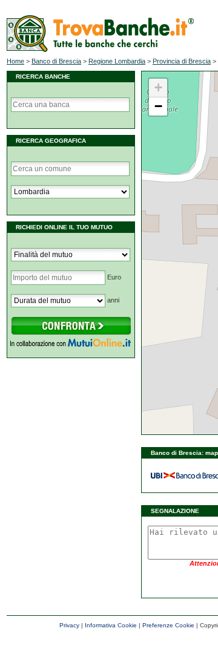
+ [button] (158, 87)
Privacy (69, 625)
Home (15, 61)
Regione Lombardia (116, 61)
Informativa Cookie (111, 625)
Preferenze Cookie (168, 625)
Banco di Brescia (56, 61)
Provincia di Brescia (182, 61)
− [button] (158, 106)
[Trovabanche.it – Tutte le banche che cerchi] (100, 49)
